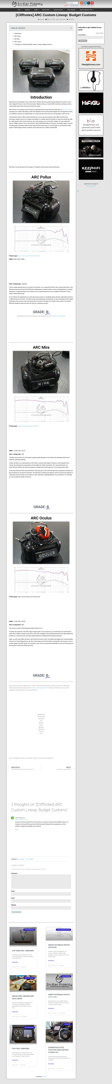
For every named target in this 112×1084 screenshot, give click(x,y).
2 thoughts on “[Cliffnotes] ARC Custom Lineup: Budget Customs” (33, 44)
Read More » (15, 962)
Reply (16, 829)
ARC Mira (17, 39)
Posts (19, 9)
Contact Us (83, 5)
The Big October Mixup (58, 316)
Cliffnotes (71, 19)
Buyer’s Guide (45, 9)
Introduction (17, 33)
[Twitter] (85, 3)
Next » (45, 1076)
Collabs (36, 9)
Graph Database (71, 9)
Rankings (27, 9)
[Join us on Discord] (78, 191)
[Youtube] (92, 3)
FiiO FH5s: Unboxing (20, 1049)
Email (13, 898)
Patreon (66, 5)
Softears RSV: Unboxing (23, 951)
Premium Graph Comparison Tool (39, 688)
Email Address (82, 35)
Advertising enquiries (91, 185)
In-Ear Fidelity (30, 3)
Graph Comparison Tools (86, 9)
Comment (14, 873)
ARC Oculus (17, 42)
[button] (71, 28)
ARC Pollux (17, 36)
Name (13, 891)
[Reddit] (81, 3)
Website (13, 905)
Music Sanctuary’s (67, 109)
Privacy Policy (90, 5)
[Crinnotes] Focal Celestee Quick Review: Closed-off (58, 1050)
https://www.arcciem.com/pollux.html (29, 256)
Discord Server (74, 5)
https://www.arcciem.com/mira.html (28, 426)
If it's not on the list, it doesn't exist (27, 5)
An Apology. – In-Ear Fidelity (25, 859)
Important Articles (58, 9)
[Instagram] (88, 3)
